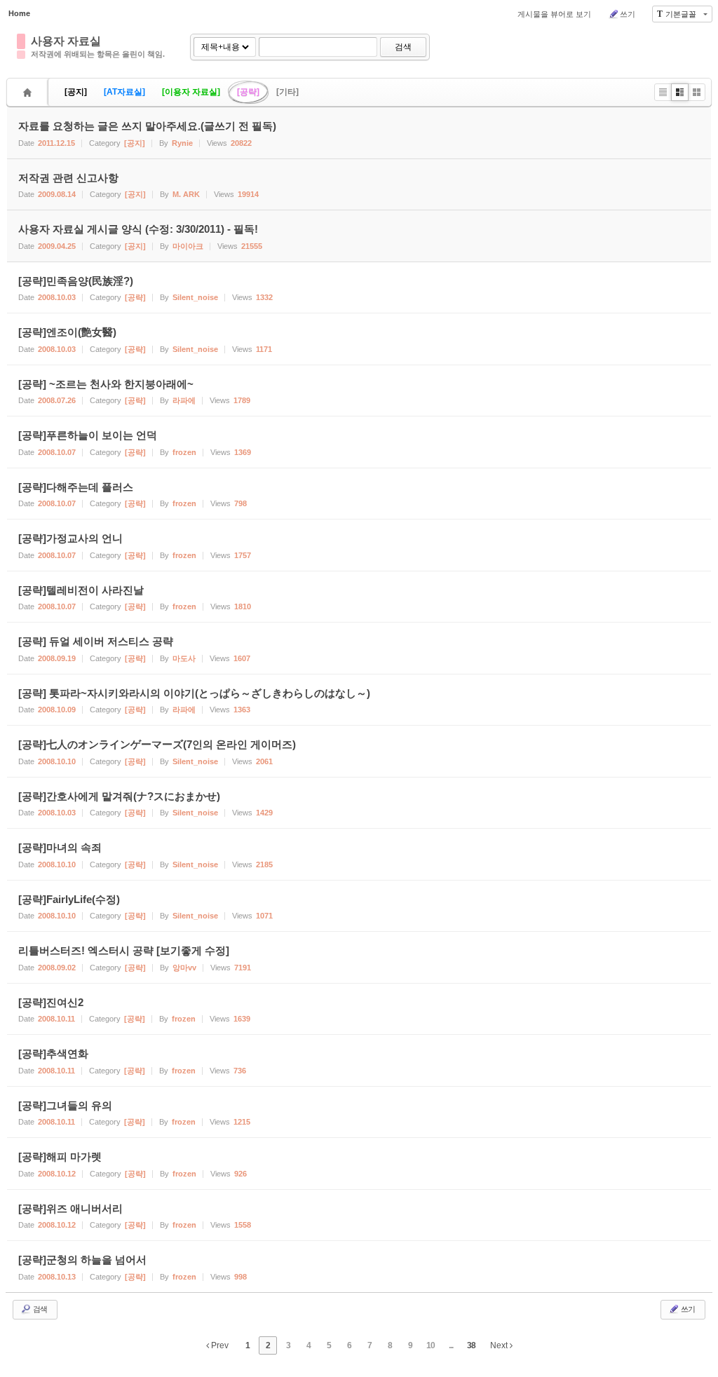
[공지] (76, 92)
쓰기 (627, 14)
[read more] (359, 133)
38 (471, 1345)
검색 (403, 47)
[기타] (287, 92)
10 (430, 1345)
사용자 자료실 (66, 41)
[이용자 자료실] (191, 92)
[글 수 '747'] (29, 92)
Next (500, 1345)
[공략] (248, 92)
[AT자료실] (124, 92)
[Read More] (359, 288)
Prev (219, 1345)
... (451, 1345)
